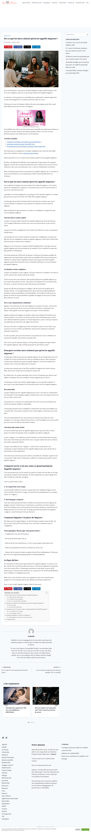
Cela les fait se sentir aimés (16, 597)
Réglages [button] (78, 829)
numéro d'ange (6, 770)
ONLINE (4, 773)
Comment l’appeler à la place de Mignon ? (18, 615)
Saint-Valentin (6, 796)
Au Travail (5, 750)
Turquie (4, 809)
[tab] (28, 722)
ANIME (4, 747)
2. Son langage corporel (15, 613)
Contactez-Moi (66, 750)
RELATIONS (26, 3)
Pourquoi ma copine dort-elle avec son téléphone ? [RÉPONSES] (16, 710)
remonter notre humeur (31, 153)
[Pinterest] (6, 737)
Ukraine (4, 811)
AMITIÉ (54, 3)
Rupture (4, 793)
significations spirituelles (10, 798)
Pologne (4, 775)
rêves (3, 791)
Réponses (5, 788)
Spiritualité (5, 801)
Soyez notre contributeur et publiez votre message (75, 757)
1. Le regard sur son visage (16, 611)
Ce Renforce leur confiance (16, 599)
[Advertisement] (45, 16)
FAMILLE (71, 3)
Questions (5, 781)
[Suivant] (56, 704)
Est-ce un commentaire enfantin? (17, 601)
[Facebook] (3, 737)
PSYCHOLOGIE (37, 3)
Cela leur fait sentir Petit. (15, 607)
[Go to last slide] (6, 704)
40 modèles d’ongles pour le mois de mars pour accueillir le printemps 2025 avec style (77, 64)
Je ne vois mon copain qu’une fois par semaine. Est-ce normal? (49, 670)
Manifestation (6, 768)
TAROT (4, 806)
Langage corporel (7, 765)
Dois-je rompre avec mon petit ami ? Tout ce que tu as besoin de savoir (45, 710)
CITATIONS (62, 3)
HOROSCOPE (80, 3)
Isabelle (8, 42)
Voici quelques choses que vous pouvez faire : (21, 617)
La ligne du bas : (11, 619)
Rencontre (5, 786)
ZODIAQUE (46, 3)
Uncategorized (6, 814)
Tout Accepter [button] (85, 829)
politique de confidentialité (70, 753)
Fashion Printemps (8, 757)
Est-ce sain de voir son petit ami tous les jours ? (15, 670)
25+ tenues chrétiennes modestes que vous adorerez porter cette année (76, 50)
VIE (87, 3)
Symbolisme (6, 804)
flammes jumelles (7, 760)
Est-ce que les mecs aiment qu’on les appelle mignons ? (22, 595)
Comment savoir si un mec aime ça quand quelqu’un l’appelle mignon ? (27, 609)
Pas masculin (12, 605)
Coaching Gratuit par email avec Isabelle (74, 748)
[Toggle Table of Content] (46, 593)
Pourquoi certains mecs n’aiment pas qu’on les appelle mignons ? (25, 603)
